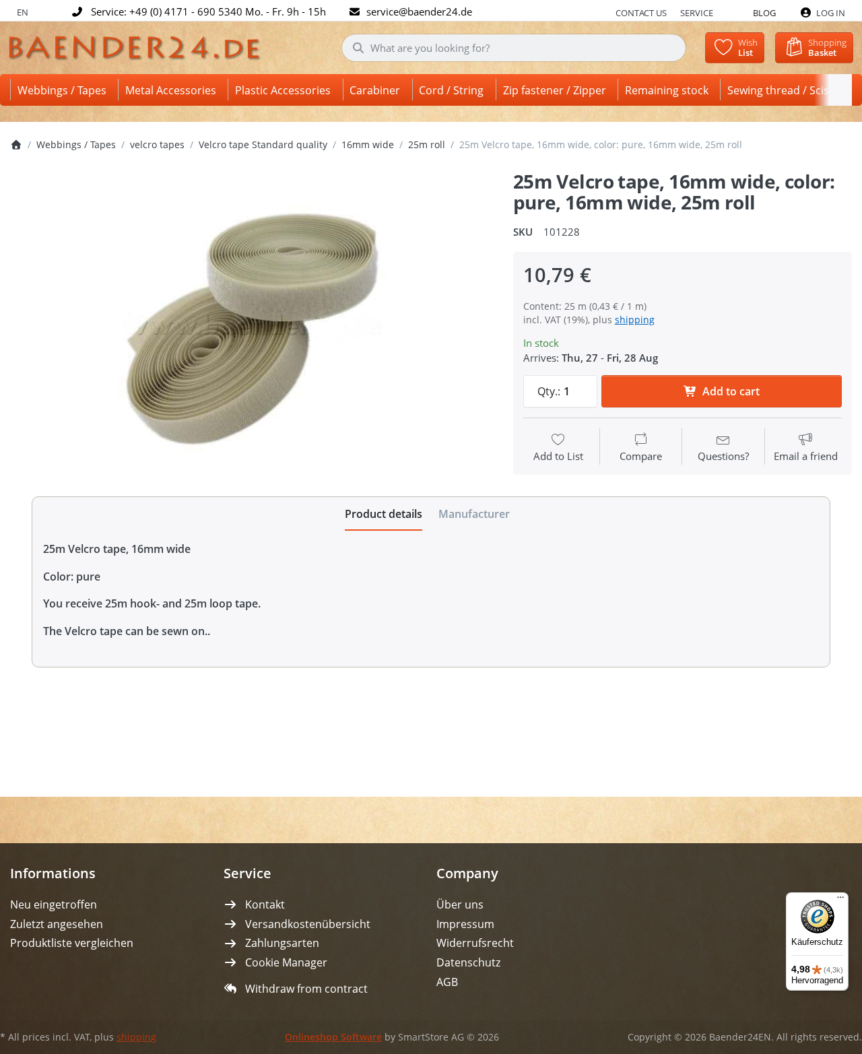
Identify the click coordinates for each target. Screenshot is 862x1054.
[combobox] (514, 48)
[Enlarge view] (251, 328)
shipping (635, 319)
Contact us (641, 13)
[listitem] (251, 328)
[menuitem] (64, 90)
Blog (764, 13)
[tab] (383, 514)
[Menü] (840, 900)
